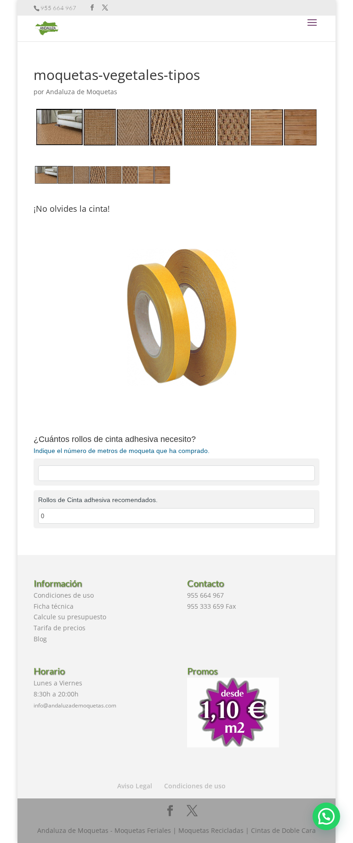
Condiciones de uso (64, 595)
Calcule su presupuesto (70, 616)
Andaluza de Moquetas (81, 91)
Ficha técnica (54, 606)
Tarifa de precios (59, 627)
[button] (326, 816)
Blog (40, 638)
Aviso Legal (134, 785)
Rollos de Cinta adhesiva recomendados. (98, 500)
